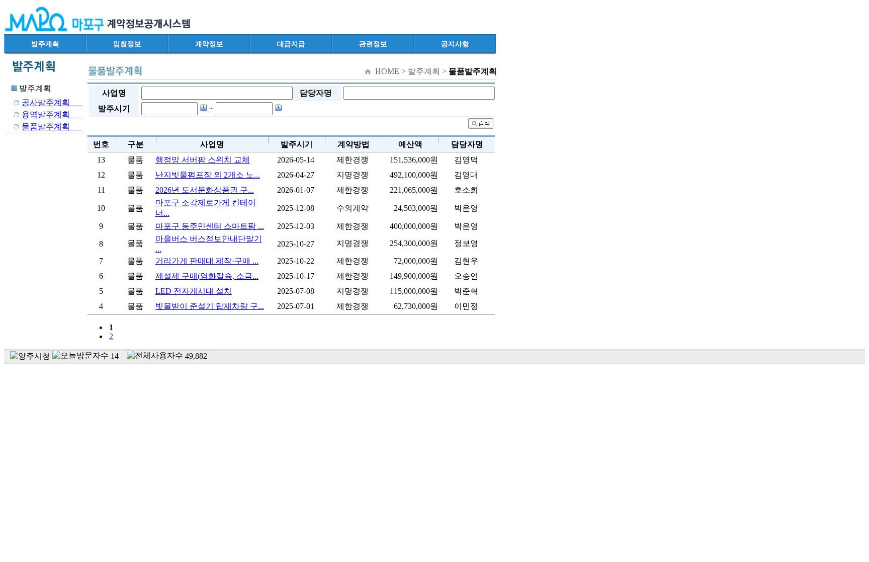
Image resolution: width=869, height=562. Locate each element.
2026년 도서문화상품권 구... (204, 190)
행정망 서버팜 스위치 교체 (202, 159)
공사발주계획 (52, 102)
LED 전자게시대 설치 (193, 291)
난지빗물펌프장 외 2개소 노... (207, 175)
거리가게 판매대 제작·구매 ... (206, 261)
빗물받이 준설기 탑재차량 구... (209, 306)
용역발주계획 (52, 114)
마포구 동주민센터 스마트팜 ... (209, 226)
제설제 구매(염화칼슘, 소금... (206, 276)
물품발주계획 (52, 126)
